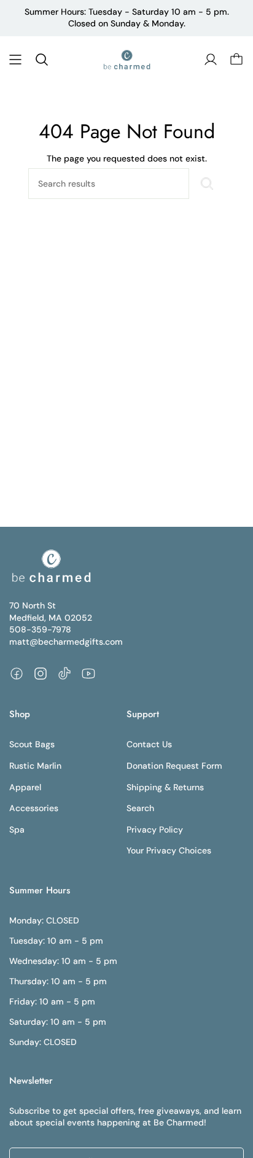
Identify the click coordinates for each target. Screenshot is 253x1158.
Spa (17, 829)
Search (140, 808)
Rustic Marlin (35, 765)
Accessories (33, 808)
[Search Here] (207, 183)
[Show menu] (15, 59)
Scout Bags (32, 744)
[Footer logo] (50, 566)
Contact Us (149, 744)
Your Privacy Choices (168, 850)
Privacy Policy (154, 829)
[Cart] (236, 59)
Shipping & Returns (165, 787)
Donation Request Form (174, 765)
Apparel (25, 787)
